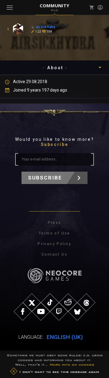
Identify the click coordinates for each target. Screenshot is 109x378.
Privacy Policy (54, 244)
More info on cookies (72, 364)
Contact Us (54, 254)
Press (54, 223)
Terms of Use (54, 233)
